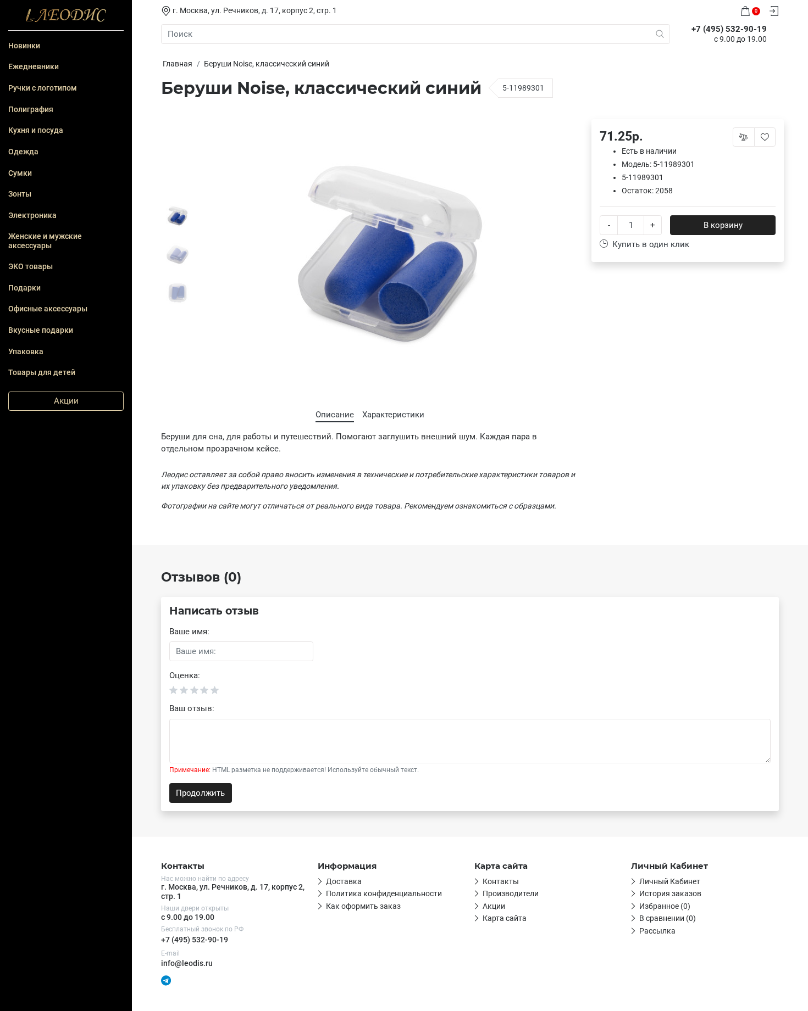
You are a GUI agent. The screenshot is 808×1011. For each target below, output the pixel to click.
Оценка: (184, 675)
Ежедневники (33, 66)
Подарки (24, 287)
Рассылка (657, 930)
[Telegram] (166, 980)
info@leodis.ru (187, 963)
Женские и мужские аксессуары (45, 240)
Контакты (501, 881)
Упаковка (25, 351)
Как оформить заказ (363, 906)
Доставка (344, 881)
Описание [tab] (335, 415)
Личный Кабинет (669, 881)
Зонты (19, 193)
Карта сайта (505, 918)
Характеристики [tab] (393, 415)
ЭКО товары (30, 266)
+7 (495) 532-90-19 (194, 939)
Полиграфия (30, 109)
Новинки (24, 45)
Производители (511, 893)
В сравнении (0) (667, 918)
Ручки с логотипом (42, 87)
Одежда (23, 151)
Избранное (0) (664, 906)
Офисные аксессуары (47, 308)
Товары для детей (41, 372)
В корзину (723, 225)
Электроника (32, 215)
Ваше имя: (189, 631)
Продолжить (200, 793)
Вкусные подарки (40, 330)
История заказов (670, 893)
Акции (66, 401)
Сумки (20, 173)
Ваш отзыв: (191, 708)
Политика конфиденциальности (384, 893)
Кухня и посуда (35, 130)
